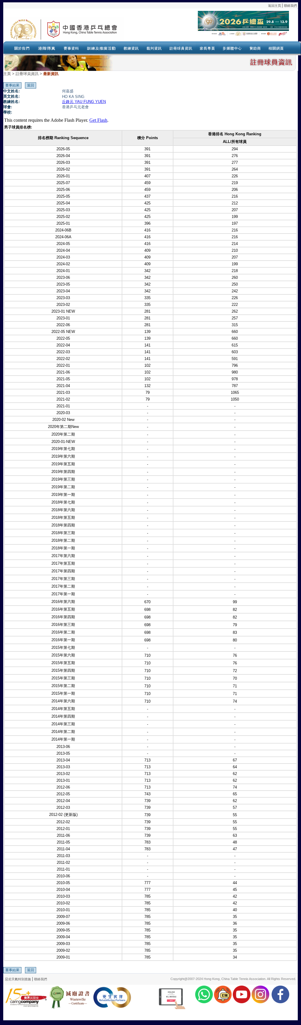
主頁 (7, 73)
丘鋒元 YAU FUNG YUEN (84, 101)
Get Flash (98, 120)
